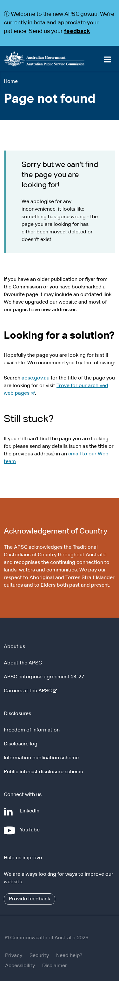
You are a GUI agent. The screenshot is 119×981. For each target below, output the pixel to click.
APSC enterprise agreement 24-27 (44, 677)
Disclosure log (20, 744)
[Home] (59, 58)
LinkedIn (31, 814)
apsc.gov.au (36, 378)
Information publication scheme (41, 758)
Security (39, 955)
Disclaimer (54, 965)
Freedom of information (32, 730)
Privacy (13, 955)
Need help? (69, 955)
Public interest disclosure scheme (43, 771)
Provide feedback (29, 899)
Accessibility (20, 965)
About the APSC (23, 663)
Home (11, 81)
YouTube (31, 833)
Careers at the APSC (29, 691)
